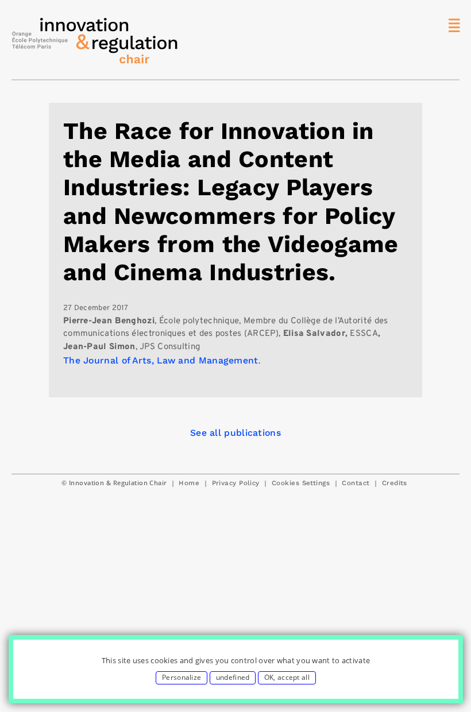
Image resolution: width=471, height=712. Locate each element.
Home (189, 483)
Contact (355, 483)
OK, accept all (287, 677)
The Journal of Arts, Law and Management (160, 360)
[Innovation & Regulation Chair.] (94, 43)
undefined (233, 677)
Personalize (181, 677)
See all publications (235, 432)
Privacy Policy (236, 483)
